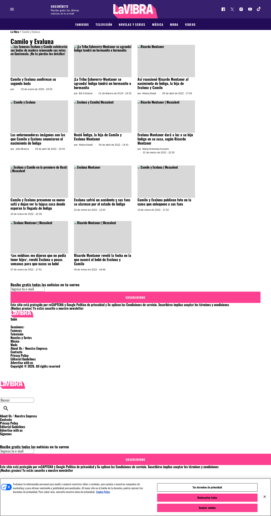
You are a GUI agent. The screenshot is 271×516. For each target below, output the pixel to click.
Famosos (82, 24)
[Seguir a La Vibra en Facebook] (223, 9)
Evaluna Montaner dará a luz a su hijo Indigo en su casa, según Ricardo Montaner (165, 139)
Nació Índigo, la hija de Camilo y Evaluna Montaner (98, 136)
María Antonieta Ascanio (155, 149)
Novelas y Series (132, 24)
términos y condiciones (214, 304)
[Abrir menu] (12, 9)
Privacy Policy (20, 355)
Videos (190, 24)
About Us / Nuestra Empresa (29, 348)
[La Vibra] (135, 11)
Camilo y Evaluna (31, 32)
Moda (174, 24)
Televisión (104, 24)
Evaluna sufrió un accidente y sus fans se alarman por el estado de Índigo (102, 202)
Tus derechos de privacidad (207, 487)
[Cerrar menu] (4, 393)
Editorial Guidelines (23, 359)
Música (157, 24)
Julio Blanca (22, 149)
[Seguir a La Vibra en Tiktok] (259, 9)
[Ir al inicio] (135, 313)
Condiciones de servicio (141, 304)
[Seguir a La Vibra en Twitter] (232, 9)
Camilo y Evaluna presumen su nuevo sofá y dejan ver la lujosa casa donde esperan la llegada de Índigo (38, 204)
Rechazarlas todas (207, 498)
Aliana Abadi (149, 93)
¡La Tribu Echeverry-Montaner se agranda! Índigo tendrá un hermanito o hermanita (102, 83)
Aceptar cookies (207, 508)
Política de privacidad (90, 304)
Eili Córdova (85, 93)
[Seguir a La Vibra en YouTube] (250, 9)
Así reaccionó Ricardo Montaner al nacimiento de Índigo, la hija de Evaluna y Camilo (162, 83)
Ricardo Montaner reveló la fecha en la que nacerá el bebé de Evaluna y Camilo (102, 259)
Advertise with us (22, 362)
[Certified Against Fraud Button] (25, 369)
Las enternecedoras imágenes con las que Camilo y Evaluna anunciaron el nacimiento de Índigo (38, 139)
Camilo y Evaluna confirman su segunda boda (33, 81)
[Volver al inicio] (12, 382)
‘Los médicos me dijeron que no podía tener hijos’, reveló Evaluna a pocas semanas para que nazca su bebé (38, 259)
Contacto (16, 352)
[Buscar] (6, 408)
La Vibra (15, 32)
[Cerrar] (264, 496)
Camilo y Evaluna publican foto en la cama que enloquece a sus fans (164, 202)
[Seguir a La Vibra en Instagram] (241, 9)
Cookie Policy (103, 492)
